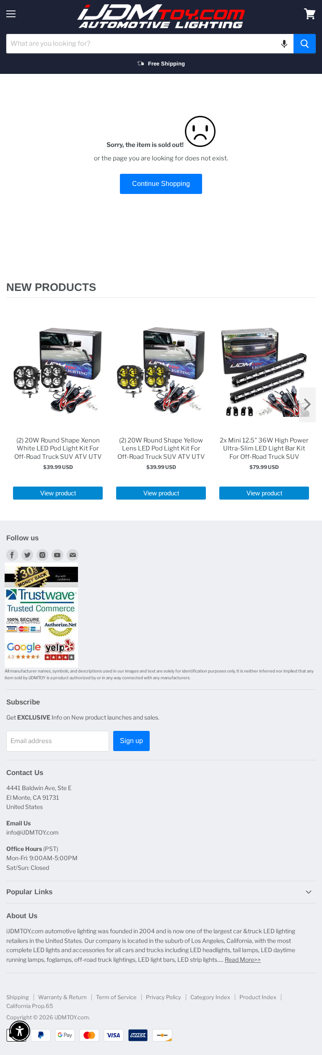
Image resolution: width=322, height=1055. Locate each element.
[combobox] (149, 43)
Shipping (17, 997)
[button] (284, 43)
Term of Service (116, 997)
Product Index (257, 997)
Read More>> (243, 959)
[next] (307, 404)
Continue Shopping (161, 183)
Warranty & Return (62, 997)
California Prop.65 (29, 1006)
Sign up (131, 740)
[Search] (304, 43)
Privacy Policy (163, 997)
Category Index (210, 997)
